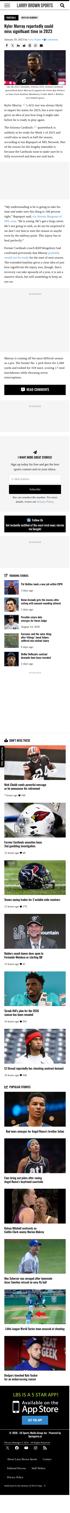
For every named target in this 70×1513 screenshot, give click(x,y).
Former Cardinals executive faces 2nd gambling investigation (23, 844)
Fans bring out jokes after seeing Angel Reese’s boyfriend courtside (23, 1180)
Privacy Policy (45, 501)
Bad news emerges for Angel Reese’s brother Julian (35, 1131)
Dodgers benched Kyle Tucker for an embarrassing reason (21, 1377)
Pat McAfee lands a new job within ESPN (41, 584)
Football (11, 17)
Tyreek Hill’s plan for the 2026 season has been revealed (21, 1013)
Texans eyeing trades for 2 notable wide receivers (32, 900)
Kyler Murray (30, 17)
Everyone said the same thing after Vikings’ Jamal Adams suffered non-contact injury (36, 637)
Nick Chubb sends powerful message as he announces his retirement (25, 786)
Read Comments (37, 389)
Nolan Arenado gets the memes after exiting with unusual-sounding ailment (41, 601)
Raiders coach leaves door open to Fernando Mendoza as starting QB (23, 955)
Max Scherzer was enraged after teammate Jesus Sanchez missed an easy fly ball (28, 1280)
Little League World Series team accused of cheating (35, 1329)
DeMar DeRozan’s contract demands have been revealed (36, 655)
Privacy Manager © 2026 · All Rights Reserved (27, 1442)
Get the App (35, 1420)
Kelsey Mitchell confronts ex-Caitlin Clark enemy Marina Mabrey (24, 1230)
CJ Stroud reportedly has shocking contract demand (34, 1068)
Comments (52, 39)
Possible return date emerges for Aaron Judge (34, 618)
